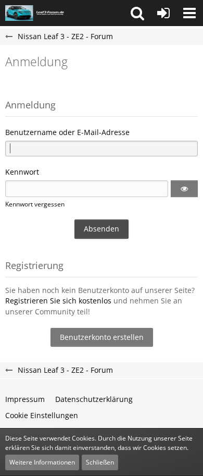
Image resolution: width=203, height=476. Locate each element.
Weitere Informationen (42, 462)
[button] (137, 13)
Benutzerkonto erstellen (102, 337)
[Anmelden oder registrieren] (163, 13)
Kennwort (22, 172)
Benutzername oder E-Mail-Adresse (67, 132)
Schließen (100, 462)
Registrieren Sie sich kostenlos (58, 301)
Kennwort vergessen (35, 204)
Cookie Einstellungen (41, 415)
